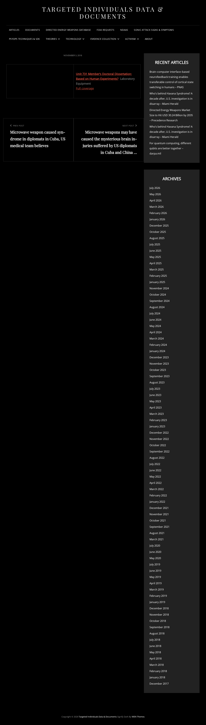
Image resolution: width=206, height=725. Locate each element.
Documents (32, 29)
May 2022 (155, 476)
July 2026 (155, 188)
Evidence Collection (103, 38)
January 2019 (157, 602)
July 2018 (155, 639)
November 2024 (159, 288)
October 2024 (158, 294)
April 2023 (156, 407)
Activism (130, 38)
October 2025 (158, 232)
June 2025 (155, 250)
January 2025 (157, 282)
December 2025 (159, 225)
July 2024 (155, 313)
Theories (51, 38)
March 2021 (157, 539)
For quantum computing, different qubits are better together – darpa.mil (170, 148)
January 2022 (157, 501)
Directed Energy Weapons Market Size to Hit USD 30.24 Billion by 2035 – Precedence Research (171, 115)
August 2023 (157, 382)
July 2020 (155, 545)
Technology (73, 38)
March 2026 (157, 207)
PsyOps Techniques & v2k (24, 38)
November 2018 (159, 614)
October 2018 (158, 621)
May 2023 (155, 401)
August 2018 (157, 633)
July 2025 (155, 244)
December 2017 (159, 683)
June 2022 (155, 470)
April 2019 (156, 583)
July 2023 (155, 388)
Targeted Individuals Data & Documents (103, 12)
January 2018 (157, 677)
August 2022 (157, 458)
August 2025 (157, 238)
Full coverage (85, 88)
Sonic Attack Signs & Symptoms (154, 29)
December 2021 (159, 508)
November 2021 (159, 514)
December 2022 (159, 432)
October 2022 (158, 445)
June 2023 (155, 395)
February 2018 (158, 671)
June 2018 (155, 646)
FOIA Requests (105, 29)
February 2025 (158, 276)
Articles (14, 29)
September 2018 (159, 627)
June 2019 (155, 570)
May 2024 (155, 326)
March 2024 (157, 338)
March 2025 (157, 269)
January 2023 (157, 426)
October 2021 (158, 520)
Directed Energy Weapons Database (68, 29)
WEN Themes (138, 716)
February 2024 (158, 345)
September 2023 (159, 376)
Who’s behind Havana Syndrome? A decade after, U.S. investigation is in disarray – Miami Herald (171, 99)
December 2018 (159, 608)
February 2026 (158, 213)
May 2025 (155, 257)
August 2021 (157, 533)
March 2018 (157, 665)
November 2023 (159, 363)
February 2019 (158, 596)
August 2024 (157, 307)
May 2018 (155, 652)
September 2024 (159, 301)
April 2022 (156, 483)
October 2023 (158, 370)
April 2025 (156, 263)
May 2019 (155, 577)
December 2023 (159, 357)
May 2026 (155, 194)
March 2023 (157, 414)
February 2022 (158, 495)
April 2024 (156, 332)
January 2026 (157, 219)
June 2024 (155, 319)
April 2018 (156, 658)
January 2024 (157, 351)
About (149, 38)
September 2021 (159, 527)
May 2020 (155, 558)
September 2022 (159, 451)
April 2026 (156, 200)
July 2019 (155, 564)
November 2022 (159, 439)
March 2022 (157, 489)
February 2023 (158, 420)
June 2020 (155, 552)
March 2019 (157, 589)
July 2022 (155, 464)
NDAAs (124, 29)
